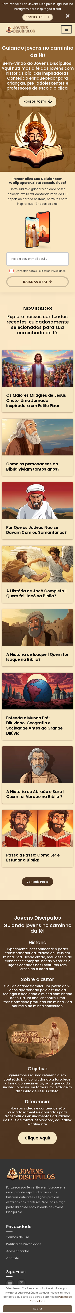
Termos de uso (17, 1237)
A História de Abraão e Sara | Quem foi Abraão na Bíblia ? (35, 794)
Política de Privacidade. (52, 271)
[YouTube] (10, 1283)
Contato (12, 1258)
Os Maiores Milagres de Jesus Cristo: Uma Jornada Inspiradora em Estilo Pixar (36, 400)
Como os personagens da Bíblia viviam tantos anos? (33, 466)
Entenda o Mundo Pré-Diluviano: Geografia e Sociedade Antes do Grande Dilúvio (34, 725)
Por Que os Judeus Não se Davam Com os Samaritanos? (36, 530)
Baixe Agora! (35, 282)
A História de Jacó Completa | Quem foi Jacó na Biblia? (36, 593)
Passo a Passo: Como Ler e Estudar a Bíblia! (33, 857)
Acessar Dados (18, 1251)
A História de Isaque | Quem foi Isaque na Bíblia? (37, 657)
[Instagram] (21, 1283)
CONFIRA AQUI (35, 17)
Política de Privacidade (23, 1244)
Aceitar (37, 1308)
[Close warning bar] (67, 15)
